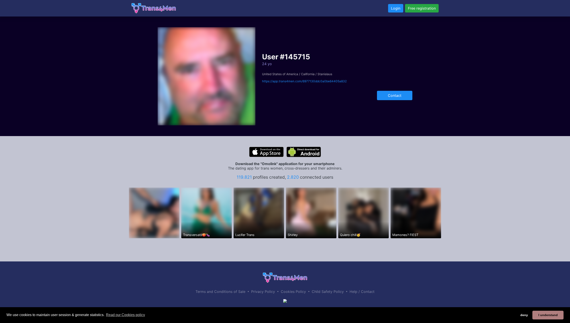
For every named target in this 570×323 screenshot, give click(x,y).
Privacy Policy (263, 291)
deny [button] (524, 315)
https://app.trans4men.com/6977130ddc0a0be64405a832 (304, 81)
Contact (394, 95)
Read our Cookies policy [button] (125, 315)
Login (395, 8)
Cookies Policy (293, 291)
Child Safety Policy (328, 291)
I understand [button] (548, 315)
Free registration (422, 8)
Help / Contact (362, 291)
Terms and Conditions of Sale (220, 291)
